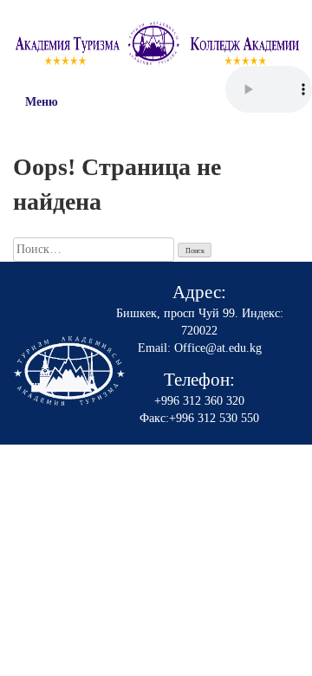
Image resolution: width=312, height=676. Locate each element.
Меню (41, 101)
